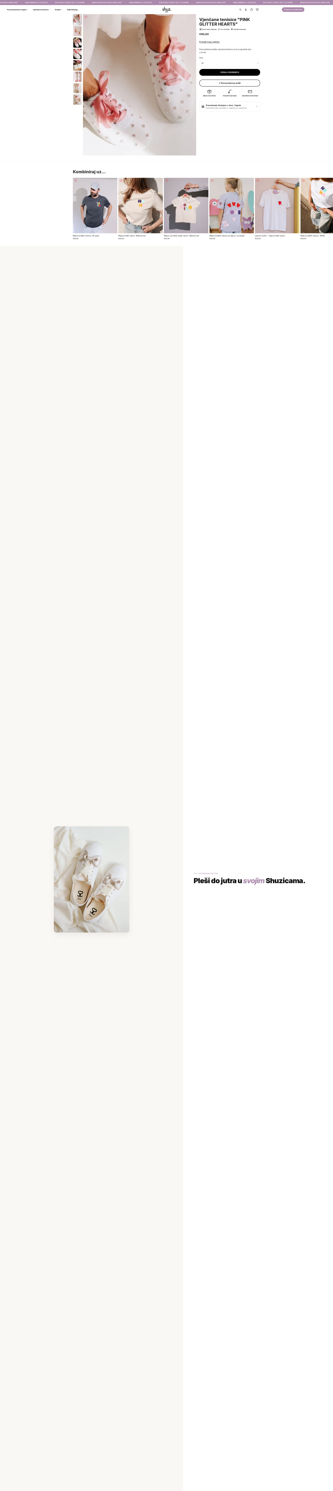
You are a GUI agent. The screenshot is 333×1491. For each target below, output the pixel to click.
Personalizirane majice (17, 9)
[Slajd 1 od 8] (77, 19)
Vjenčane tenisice (41, 9)
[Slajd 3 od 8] (77, 42)
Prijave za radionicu (293, 10)
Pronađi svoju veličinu (209, 42)
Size (201, 58)
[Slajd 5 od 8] (77, 65)
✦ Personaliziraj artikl (230, 83)
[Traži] (240, 9)
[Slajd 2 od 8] (77, 31)
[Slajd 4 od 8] (77, 54)
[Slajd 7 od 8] (77, 88)
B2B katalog (72, 9)
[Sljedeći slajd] (257, 209)
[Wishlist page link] (257, 9)
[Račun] (246, 9)
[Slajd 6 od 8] (77, 77)
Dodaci (58, 9)
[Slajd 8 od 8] (77, 99)
